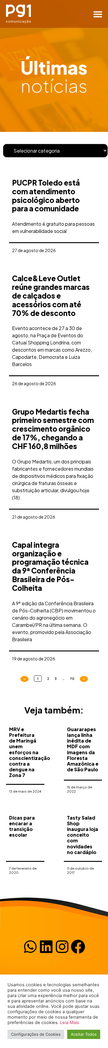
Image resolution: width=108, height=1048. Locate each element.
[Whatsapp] (30, 946)
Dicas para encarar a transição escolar (22, 826)
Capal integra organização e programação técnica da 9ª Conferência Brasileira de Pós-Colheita (50, 566)
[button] (98, 14)
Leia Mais (69, 1022)
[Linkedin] (46, 946)
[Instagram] (62, 946)
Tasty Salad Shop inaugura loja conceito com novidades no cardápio (82, 834)
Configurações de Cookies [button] (36, 1034)
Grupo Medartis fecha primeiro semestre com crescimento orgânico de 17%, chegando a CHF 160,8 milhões (53, 429)
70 (72, 678)
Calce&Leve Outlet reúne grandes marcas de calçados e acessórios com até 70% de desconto (51, 295)
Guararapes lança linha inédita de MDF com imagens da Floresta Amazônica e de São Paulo (82, 749)
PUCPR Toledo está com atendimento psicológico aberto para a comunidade (46, 195)
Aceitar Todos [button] (84, 1034)
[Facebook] (78, 946)
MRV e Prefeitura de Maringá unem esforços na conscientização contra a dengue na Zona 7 (29, 752)
